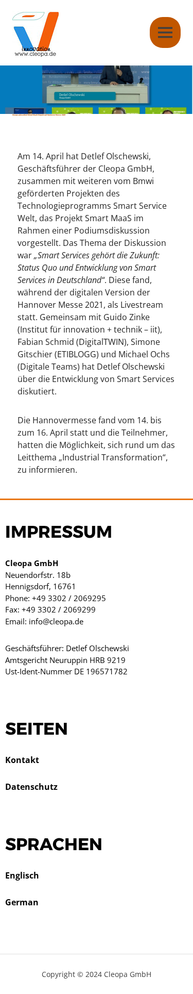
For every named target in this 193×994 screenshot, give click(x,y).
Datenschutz (31, 786)
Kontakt (22, 760)
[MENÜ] (165, 32)
